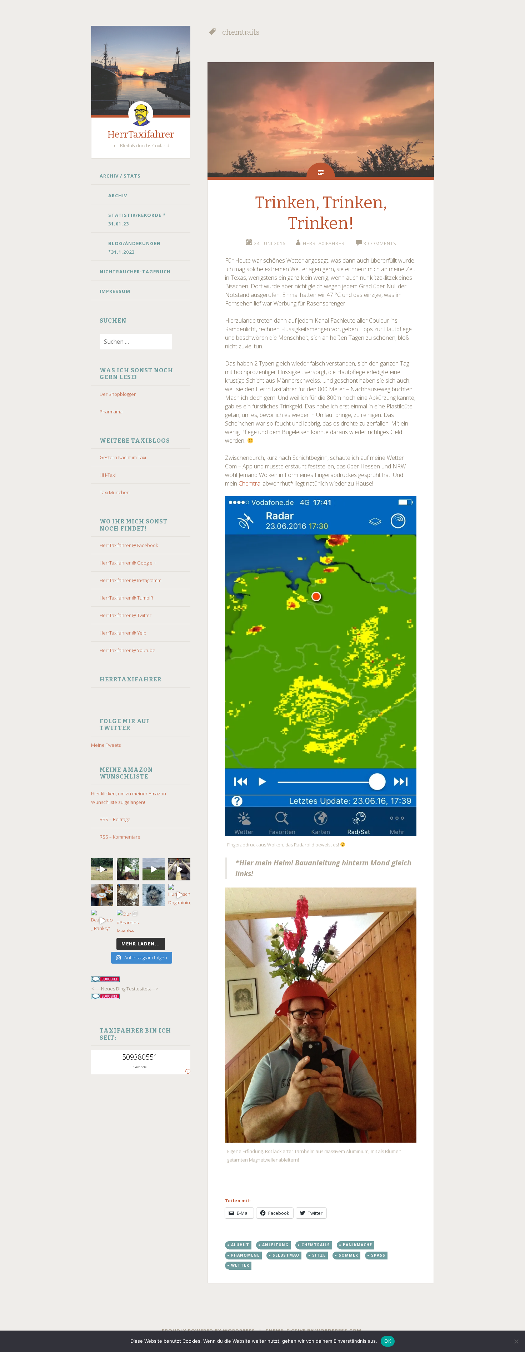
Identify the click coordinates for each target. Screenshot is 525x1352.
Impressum (115, 291)
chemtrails (315, 1244)
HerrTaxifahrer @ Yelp (123, 633)
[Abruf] (153, 869)
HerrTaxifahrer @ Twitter (125, 615)
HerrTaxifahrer (141, 134)
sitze (319, 1255)
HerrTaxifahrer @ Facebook (129, 545)
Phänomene (245, 1255)
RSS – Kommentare (120, 837)
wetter (240, 1265)
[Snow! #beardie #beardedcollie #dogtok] (128, 895)
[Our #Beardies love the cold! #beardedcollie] (128, 921)
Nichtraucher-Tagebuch (135, 271)
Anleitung (275, 1244)
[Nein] (516, 1341)
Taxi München (115, 492)
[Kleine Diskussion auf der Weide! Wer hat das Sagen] (102, 869)
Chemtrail (250, 483)
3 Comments (380, 243)
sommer (348, 1255)
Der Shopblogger (118, 394)
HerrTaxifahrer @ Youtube (127, 650)
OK (387, 1341)
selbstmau (285, 1255)
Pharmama (111, 411)
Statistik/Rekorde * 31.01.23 (137, 219)
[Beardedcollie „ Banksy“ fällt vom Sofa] (102, 921)
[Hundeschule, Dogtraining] (179, 895)
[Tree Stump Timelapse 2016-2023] (128, 869)
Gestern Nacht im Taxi (123, 457)
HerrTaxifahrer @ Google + (128, 563)
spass (378, 1255)
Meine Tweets (106, 745)
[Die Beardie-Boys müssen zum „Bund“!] (179, 869)
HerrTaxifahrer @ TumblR (126, 598)
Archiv (117, 195)
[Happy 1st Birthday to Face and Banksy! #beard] (102, 895)
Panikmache (357, 1244)
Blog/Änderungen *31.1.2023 (134, 247)
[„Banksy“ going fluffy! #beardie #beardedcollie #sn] (153, 895)
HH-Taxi (108, 475)
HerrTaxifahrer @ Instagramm (130, 580)
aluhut (240, 1244)
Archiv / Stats (120, 176)
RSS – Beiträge (115, 819)
